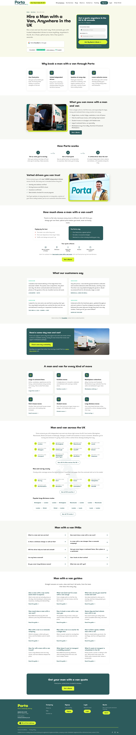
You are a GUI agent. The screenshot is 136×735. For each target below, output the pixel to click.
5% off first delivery (27, 723)
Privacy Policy (32, 729)
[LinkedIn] (117, 732)
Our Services (69, 3)
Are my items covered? (35, 557)
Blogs (76, 3)
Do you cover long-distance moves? (39, 564)
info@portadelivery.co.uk (24, 717)
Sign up (104, 3)
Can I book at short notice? (79, 557)
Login (110, 3)
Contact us (89, 3)
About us (82, 3)
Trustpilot (64, 318)
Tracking (96, 3)
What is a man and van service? (38, 535)
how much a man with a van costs (62, 254)
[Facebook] (112, 732)
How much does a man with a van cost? (82, 535)
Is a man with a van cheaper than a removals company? (84, 542)
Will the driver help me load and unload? (41, 549)
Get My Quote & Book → (93, 42)
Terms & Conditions (22, 729)
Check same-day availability (41, 344)
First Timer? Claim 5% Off (38, 3)
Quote (106, 713)
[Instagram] (115, 732)
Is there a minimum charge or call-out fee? (42, 541)
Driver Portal (117, 3)
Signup (69, 711)
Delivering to (84, 33)
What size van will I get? (78, 564)
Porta (23, 705)
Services (33, 12)
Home (28, 12)
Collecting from (84, 27)
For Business (60, 3)
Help (47, 710)
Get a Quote (76, 132)
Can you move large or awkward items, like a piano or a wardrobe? (87, 550)
